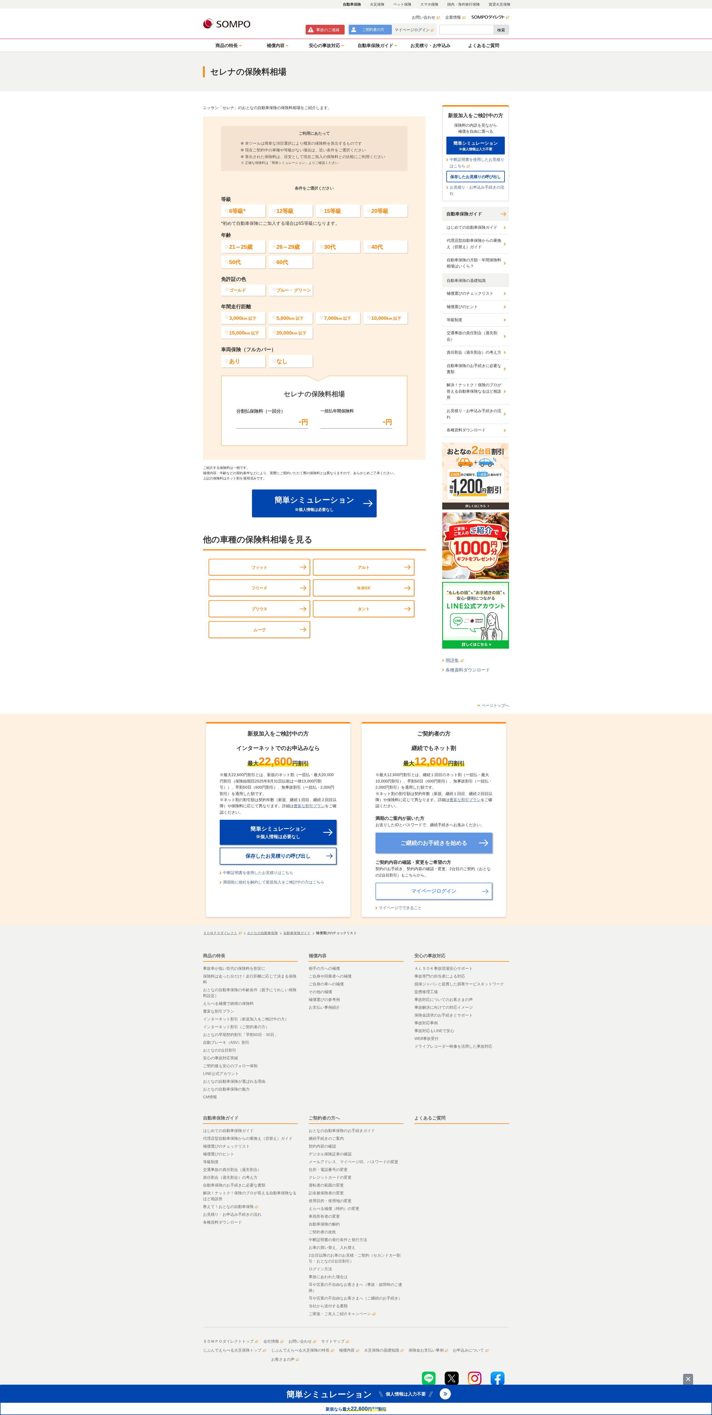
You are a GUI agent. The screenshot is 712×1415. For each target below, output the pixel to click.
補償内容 (318, 955)
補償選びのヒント (462, 306)
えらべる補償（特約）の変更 (334, 1208)
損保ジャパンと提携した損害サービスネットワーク (459, 984)
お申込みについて (468, 1350)
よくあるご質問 (430, 1118)
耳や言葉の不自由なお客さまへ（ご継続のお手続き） (355, 1298)
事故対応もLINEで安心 (434, 1030)
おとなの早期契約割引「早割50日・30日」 (240, 1034)
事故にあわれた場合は (328, 1276)
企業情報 (453, 17)
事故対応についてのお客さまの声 (443, 999)
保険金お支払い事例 (426, 1350)
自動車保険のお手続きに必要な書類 (474, 368)
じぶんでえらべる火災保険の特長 (300, 1350)
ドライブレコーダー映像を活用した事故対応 (453, 1046)
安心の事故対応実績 (220, 1058)
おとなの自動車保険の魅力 (226, 1089)
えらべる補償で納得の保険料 (228, 1003)
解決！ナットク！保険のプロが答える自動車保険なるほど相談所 (474, 391)
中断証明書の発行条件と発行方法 (338, 1239)
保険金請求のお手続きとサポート (443, 1015)
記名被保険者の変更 (326, 1193)
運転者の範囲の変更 (326, 1185)
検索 (501, 30)
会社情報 (271, 1341)
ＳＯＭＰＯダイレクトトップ (228, 1341)
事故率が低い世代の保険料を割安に (234, 968)
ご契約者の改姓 (322, 1232)
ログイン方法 (320, 1269)
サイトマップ (333, 1341)
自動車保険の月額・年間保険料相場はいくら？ (474, 263)
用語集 (452, 660)
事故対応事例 (426, 1023)
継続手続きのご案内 (326, 1138)
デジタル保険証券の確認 (330, 1154)
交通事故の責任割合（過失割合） (472, 336)
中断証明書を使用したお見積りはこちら (477, 162)
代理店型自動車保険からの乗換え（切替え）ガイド (474, 243)
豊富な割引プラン (309, 806)
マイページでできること (400, 907)
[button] (227, 45)
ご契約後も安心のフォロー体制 (230, 1066)
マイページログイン (412, 30)
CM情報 (210, 1097)
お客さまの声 (283, 1359)
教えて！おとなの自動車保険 (228, 1206)
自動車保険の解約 (324, 1224)
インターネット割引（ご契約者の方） (236, 1027)
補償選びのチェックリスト (470, 293)
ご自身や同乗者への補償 (330, 976)
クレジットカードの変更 (330, 1177)
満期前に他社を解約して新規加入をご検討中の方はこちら (273, 882)
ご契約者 (373, 29)
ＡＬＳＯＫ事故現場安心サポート (443, 968)
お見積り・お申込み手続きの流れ (477, 190)
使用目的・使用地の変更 (330, 1201)
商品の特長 (214, 955)
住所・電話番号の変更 (328, 1169)
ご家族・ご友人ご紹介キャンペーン (340, 1313)
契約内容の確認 (322, 1146)
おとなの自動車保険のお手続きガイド (342, 1130)
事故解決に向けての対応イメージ (443, 1007)
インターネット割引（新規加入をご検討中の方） (246, 1019)
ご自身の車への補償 (326, 984)
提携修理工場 (426, 992)
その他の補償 (320, 992)
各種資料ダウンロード (466, 430)
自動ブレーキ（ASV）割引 (226, 1042)
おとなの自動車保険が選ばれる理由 (234, 1081)
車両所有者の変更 (324, 1216)
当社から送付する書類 (328, 1306)
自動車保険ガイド (464, 213)
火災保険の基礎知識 (381, 1350)
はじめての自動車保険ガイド (472, 227)
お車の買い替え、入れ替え (332, 1247)
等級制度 (454, 320)
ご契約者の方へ (324, 1118)
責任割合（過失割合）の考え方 (474, 352)
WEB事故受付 (426, 1038)
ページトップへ (495, 705)
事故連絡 (328, 30)
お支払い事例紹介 (324, 1007)
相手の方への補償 (324, 968)
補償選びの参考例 (324, 999)
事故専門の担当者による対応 (439, 976)
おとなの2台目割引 (219, 1050)
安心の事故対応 (430, 955)
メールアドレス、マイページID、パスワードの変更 (353, 1162)
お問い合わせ (423, 17)
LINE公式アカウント (221, 1073)
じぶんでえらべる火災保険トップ (232, 1350)
